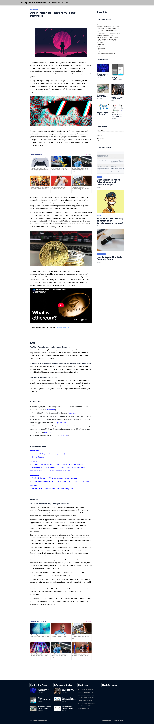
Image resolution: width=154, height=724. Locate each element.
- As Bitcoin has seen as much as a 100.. (108, 37)
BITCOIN (60, 2)
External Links (100, 42)
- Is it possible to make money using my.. (108, 28)
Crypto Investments (35, 2)
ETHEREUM (68, 2)
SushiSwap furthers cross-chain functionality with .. (40, 188)
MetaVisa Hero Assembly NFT (86, 692)
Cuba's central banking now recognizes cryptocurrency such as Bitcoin (59, 464)
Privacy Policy (119, 720)
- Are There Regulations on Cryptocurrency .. (109, 26)
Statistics (99, 32)
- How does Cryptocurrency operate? (107, 30)
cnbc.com (33, 461)
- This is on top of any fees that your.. (107, 39)
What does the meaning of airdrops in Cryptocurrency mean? (110, 220)
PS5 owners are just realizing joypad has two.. (39, 168)
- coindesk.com (101, 48)
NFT (98, 141)
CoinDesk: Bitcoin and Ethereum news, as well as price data (54, 478)
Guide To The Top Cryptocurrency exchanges (49, 454)
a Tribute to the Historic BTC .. (86, 695)
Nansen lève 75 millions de (85, 700)
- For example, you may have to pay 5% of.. (108, 33)
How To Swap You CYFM (85, 705)
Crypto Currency (38, 457)
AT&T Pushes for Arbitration (85, 689)
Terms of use (106, 720)
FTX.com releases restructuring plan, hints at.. (80, 188)
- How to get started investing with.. (106, 53)
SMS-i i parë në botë (83, 708)
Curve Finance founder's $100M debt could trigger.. (40, 654)
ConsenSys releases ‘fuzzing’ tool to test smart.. (40, 635)
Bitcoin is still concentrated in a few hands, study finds (52, 489)
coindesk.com (35, 475)
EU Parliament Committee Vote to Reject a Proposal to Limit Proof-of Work (60, 481)
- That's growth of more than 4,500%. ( (107, 41)
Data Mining (100, 130)
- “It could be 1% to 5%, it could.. (105, 35)
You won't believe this (62, 327)
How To (99, 51)
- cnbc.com (100, 46)
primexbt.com (62, 422)
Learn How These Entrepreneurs (86, 703)
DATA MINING (52, 2)
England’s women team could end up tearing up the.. (80, 169)
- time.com (100, 50)
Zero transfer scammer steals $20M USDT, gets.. (59, 168)
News (98, 132)
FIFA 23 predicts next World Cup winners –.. (59, 188)
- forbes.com (100, 44)
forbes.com (51, 410)
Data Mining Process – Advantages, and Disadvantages (109, 182)
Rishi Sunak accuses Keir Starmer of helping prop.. (81, 654)
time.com (33, 485)
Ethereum (99, 135)
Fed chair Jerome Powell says (86, 697)
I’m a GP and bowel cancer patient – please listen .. (60, 635)
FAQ (98, 24)
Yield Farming (100, 138)
